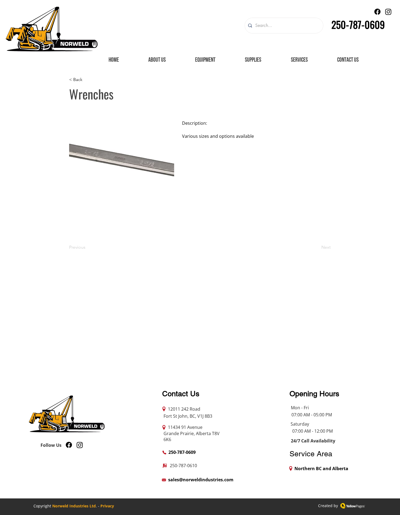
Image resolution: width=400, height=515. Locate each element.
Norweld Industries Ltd (74, 505)
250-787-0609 (358, 24)
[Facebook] (377, 12)
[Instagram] (388, 12)
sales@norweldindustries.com (200, 480)
